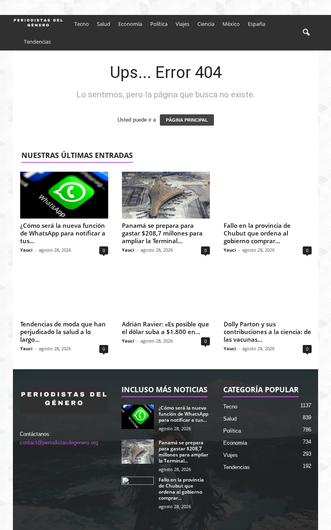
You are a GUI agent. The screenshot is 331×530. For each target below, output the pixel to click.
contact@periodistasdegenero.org (59, 443)
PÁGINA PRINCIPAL (187, 120)
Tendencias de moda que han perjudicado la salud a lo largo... (63, 331)
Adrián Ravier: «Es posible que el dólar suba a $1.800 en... (165, 328)
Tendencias (37, 41)
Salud (103, 23)
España (256, 23)
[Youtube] (312, 5)
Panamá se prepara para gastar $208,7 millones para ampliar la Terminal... (162, 233)
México (231, 23)
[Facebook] (274, 5)
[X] (299, 5)
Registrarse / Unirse (36, 5)
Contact (95, 5)
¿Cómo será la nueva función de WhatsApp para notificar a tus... (62, 233)
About (74, 5)
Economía (130, 23)
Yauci (26, 250)
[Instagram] (287, 5)
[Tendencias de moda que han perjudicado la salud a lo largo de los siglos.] (64, 293)
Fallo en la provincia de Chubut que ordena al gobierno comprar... (257, 233)
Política (159, 23)
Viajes (182, 23)
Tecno (81, 23)
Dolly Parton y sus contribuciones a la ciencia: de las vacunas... (267, 331)
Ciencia (205, 23)
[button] (306, 33)
